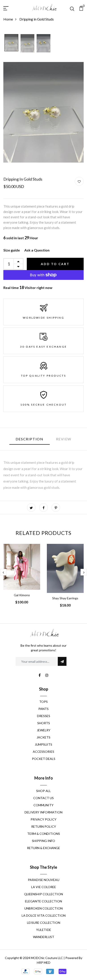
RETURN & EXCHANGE (43, 848)
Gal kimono (22, 595)
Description (30, 439)
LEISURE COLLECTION (43, 922)
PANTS (43, 709)
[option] (11, 43)
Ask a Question (37, 250)
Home (8, 19)
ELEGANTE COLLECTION (43, 901)
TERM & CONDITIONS (43, 834)
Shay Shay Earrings (65, 598)
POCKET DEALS (43, 759)
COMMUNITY (43, 805)
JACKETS (43, 737)
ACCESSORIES (43, 751)
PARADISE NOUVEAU (43, 880)
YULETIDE (43, 930)
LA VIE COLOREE (43, 887)
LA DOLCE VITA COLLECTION (44, 915)
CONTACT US (43, 798)
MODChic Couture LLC (47, 958)
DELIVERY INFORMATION (43, 812)
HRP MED (43, 962)
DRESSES (43, 716)
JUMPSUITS (43, 744)
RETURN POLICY (43, 826)
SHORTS (43, 723)
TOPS (43, 702)
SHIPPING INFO (43, 841)
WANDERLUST (43, 937)
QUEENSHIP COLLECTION (43, 894)
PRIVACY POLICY (43, 819)
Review (64, 439)
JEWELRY (43, 730)
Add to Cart (55, 264)
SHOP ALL (43, 791)
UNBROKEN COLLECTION (43, 908)
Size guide (11, 250)
